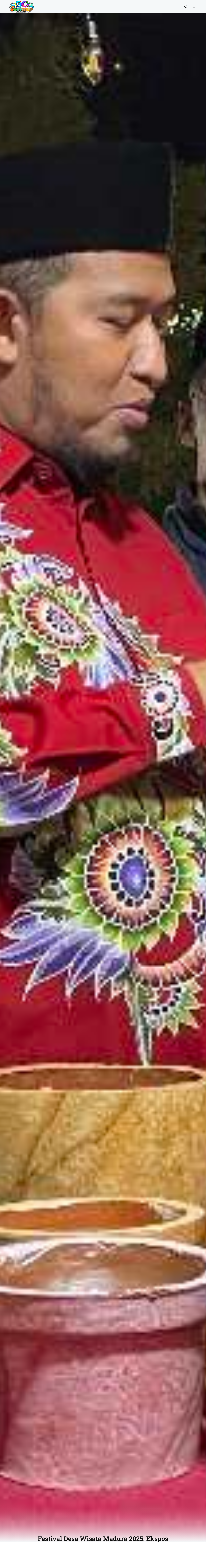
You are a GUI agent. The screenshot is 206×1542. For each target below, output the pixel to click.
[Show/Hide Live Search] (186, 7)
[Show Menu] (195, 6)
